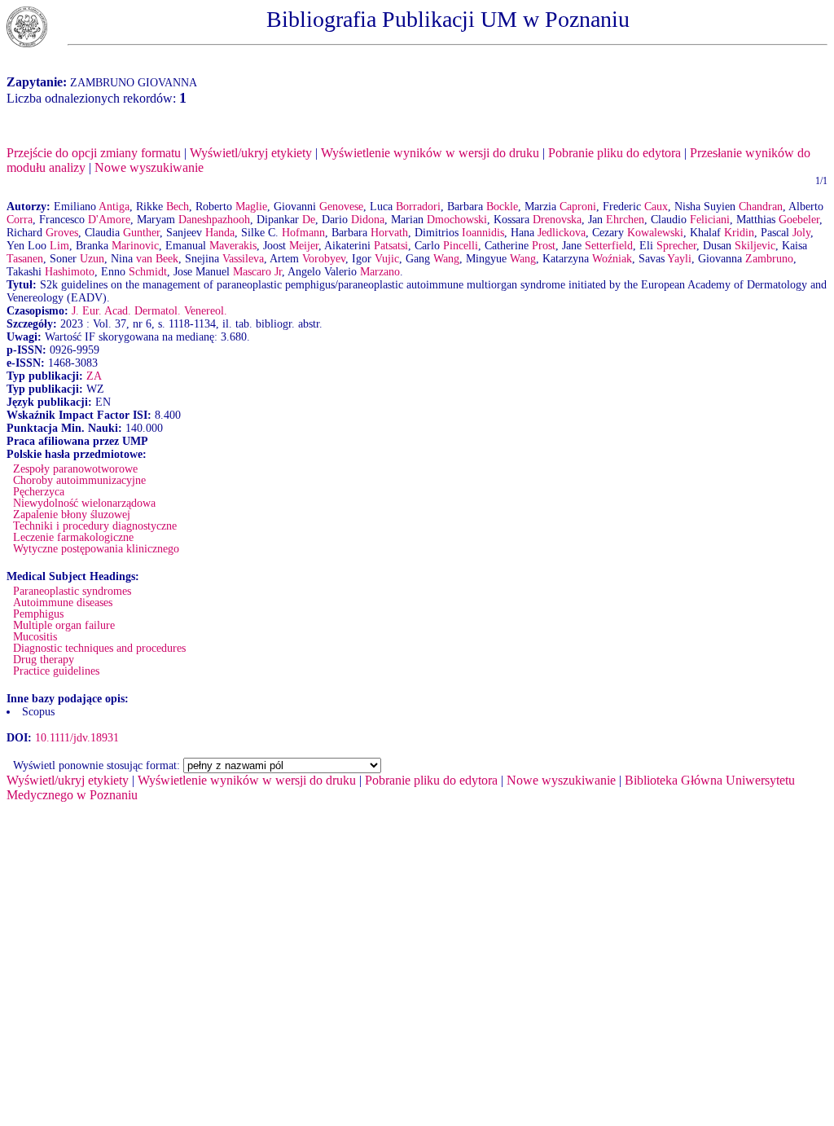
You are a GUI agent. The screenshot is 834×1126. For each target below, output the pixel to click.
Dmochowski (457, 219)
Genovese (341, 206)
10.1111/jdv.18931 (77, 738)
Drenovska (557, 219)
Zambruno (769, 259)
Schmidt (148, 272)
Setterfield (609, 246)
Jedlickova (562, 233)
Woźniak (612, 259)
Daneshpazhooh (214, 219)
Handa (220, 233)
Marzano (380, 272)
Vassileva (243, 259)
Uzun (92, 259)
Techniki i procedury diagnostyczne (95, 526)
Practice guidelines (56, 671)
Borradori (418, 206)
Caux (656, 206)
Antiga (114, 206)
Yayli (679, 259)
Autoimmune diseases (62, 602)
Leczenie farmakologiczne (73, 537)
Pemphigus (38, 614)
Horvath (389, 233)
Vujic (387, 259)
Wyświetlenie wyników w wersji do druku (430, 153)
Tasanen (25, 259)
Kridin (739, 233)
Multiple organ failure (64, 625)
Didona (367, 219)
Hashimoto (69, 272)
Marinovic (135, 246)
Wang (446, 259)
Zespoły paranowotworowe (75, 469)
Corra (20, 219)
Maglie (251, 206)
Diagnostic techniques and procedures (99, 648)
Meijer (303, 246)
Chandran (761, 206)
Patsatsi (391, 246)
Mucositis (35, 637)
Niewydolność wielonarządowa (84, 503)
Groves (62, 233)
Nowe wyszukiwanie (149, 167)
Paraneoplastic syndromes (72, 591)
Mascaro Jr (257, 272)
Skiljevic (755, 246)
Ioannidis (483, 233)
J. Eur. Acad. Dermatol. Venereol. (149, 311)
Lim (59, 246)
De (308, 219)
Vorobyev (323, 259)
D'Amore (109, 219)
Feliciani (710, 219)
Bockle (502, 206)
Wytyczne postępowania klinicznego (96, 549)
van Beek (157, 259)
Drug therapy (43, 659)
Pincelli (460, 246)
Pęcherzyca (38, 492)
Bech (177, 206)
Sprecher (676, 246)
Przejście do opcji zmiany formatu (94, 153)
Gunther (141, 233)
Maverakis (233, 246)
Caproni (578, 206)
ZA (94, 376)
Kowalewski (655, 233)
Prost (543, 246)
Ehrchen (625, 219)
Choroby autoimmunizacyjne (79, 480)
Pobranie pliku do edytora (614, 153)
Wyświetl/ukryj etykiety (251, 153)
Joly (801, 233)
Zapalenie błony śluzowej (71, 514)
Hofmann (303, 233)
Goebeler (799, 219)
